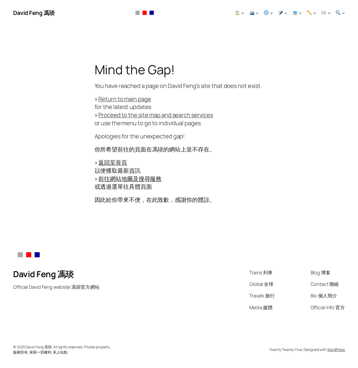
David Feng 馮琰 (34, 13)
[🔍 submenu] (343, 13)
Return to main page (124, 99)
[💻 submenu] (300, 13)
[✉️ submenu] (329, 13)
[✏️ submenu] (314, 13)
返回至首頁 (112, 162)
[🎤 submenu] (285, 13)
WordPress (336, 349)
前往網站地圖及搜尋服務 (129, 179)
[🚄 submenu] (257, 13)
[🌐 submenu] (271, 13)
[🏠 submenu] (242, 13)
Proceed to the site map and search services (155, 115)
